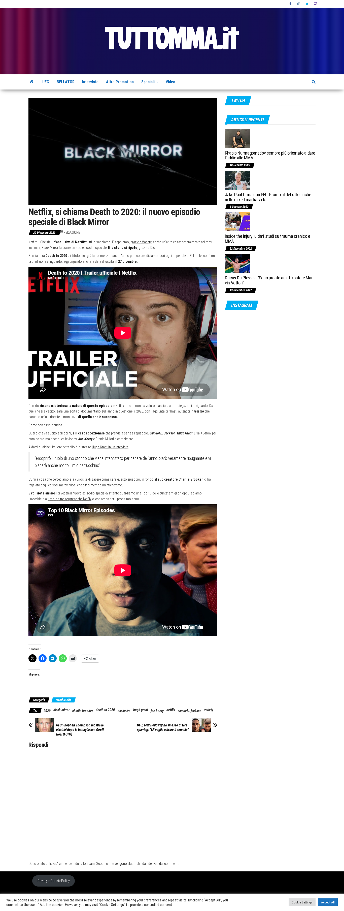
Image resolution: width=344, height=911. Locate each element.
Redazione (71, 232)
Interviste (90, 81)
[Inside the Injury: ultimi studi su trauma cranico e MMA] (237, 221)
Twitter (307, 4)
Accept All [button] (328, 902)
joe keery (157, 711)
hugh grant (140, 710)
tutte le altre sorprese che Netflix (69, 499)
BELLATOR (66, 81)
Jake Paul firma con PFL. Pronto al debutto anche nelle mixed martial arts (268, 197)
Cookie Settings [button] (302, 902)
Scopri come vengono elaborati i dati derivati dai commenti (137, 864)
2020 (47, 711)
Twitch (315, 4)
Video (170, 81)
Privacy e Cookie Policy (54, 881)
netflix (170, 710)
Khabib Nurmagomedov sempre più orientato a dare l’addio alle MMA (270, 155)
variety (208, 710)
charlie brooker (82, 711)
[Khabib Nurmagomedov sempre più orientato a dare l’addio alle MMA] (237, 138)
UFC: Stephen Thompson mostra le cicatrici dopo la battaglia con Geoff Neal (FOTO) (80, 729)
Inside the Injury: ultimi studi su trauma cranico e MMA (267, 238)
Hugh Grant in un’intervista (110, 447)
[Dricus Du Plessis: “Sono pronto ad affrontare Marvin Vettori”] (237, 263)
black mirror (61, 710)
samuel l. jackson (189, 711)
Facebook (291, 4)
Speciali (148, 81)
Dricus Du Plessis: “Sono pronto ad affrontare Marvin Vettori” (269, 280)
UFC (45, 81)
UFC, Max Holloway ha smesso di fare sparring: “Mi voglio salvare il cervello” (163, 727)
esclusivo (124, 711)
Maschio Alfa (63, 700)
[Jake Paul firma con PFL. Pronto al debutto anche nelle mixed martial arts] (237, 180)
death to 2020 (105, 710)
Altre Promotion (120, 81)
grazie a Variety (140, 242)
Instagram (299, 4)
